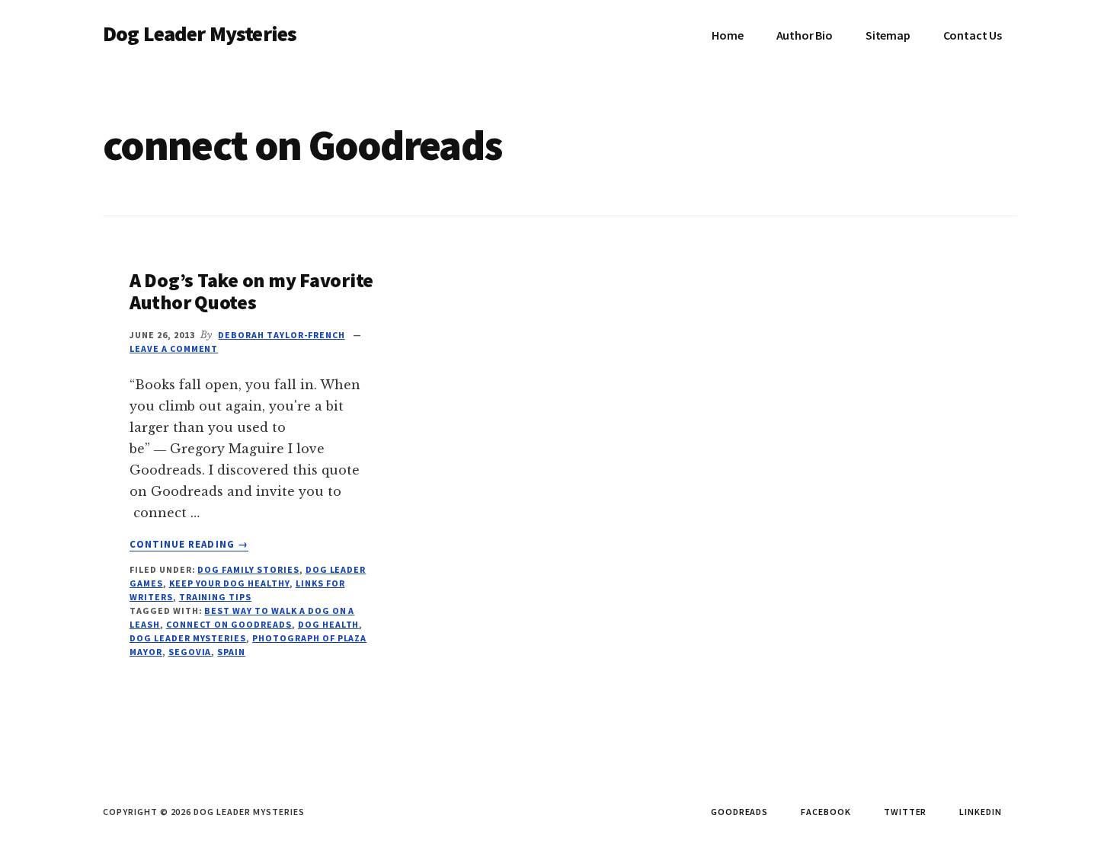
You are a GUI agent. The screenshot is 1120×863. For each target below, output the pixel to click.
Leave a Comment (174, 348)
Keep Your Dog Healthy (229, 583)
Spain (231, 651)
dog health (329, 624)
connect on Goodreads (229, 624)
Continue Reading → (189, 544)
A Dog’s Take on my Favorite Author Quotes (251, 291)
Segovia (190, 651)
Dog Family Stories (248, 569)
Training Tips (215, 597)
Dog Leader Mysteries (199, 33)
